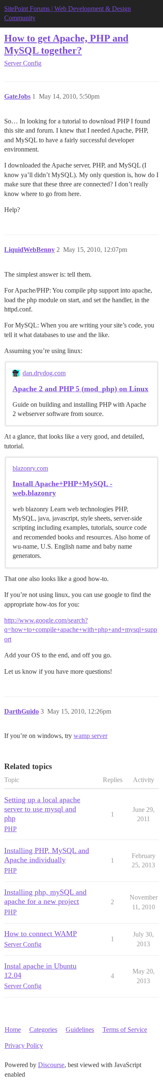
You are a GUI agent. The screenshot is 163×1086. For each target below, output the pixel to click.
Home (13, 1029)
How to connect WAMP (40, 933)
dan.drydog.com (44, 373)
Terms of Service (124, 1029)
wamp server (90, 735)
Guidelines (80, 1029)
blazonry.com (30, 468)
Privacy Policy (24, 1045)
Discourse (51, 1064)
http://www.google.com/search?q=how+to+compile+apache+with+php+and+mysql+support (80, 630)
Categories (43, 1029)
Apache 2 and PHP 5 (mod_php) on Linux (80, 389)
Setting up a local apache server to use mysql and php (42, 809)
